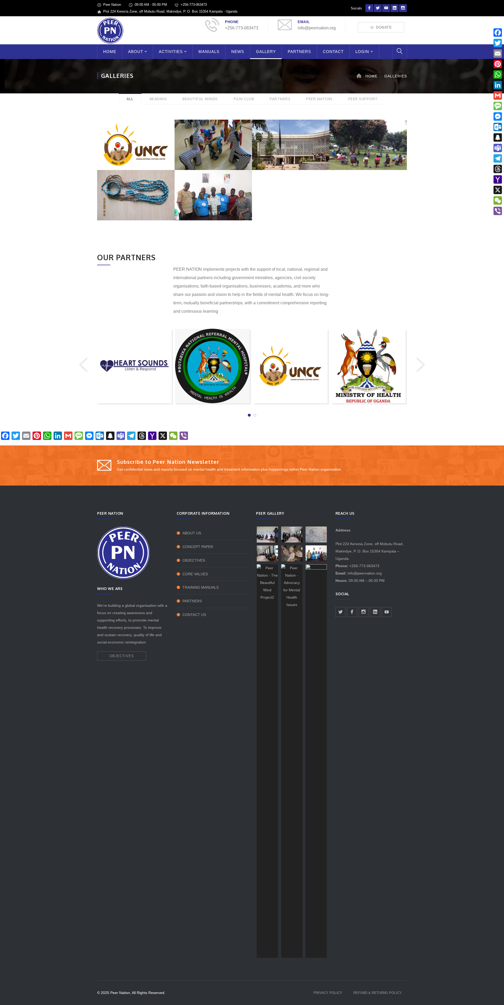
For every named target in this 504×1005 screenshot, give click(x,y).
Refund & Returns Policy (377, 993)
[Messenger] (497, 116)
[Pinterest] (497, 64)
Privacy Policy (327, 993)
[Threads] (497, 169)
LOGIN (362, 51)
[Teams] (497, 148)
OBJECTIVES (121, 656)
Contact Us (194, 615)
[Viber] (497, 211)
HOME (109, 51)
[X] (497, 190)
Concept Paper (197, 547)
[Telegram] (497, 158)
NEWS (237, 51)
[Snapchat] (497, 137)
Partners (192, 601)
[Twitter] (497, 43)
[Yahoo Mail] (497, 179)
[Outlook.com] (497, 127)
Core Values (195, 574)
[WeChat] (497, 200)
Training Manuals (200, 587)
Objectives (193, 560)
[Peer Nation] (110, 30)
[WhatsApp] (497, 74)
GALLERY (266, 51)
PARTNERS (299, 51)
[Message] (497, 106)
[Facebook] (497, 32)
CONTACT (333, 51)
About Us (191, 533)
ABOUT (135, 51)
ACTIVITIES (171, 51)
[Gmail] (497, 95)
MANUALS (208, 51)
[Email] (497, 53)
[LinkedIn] (497, 85)
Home (371, 76)
